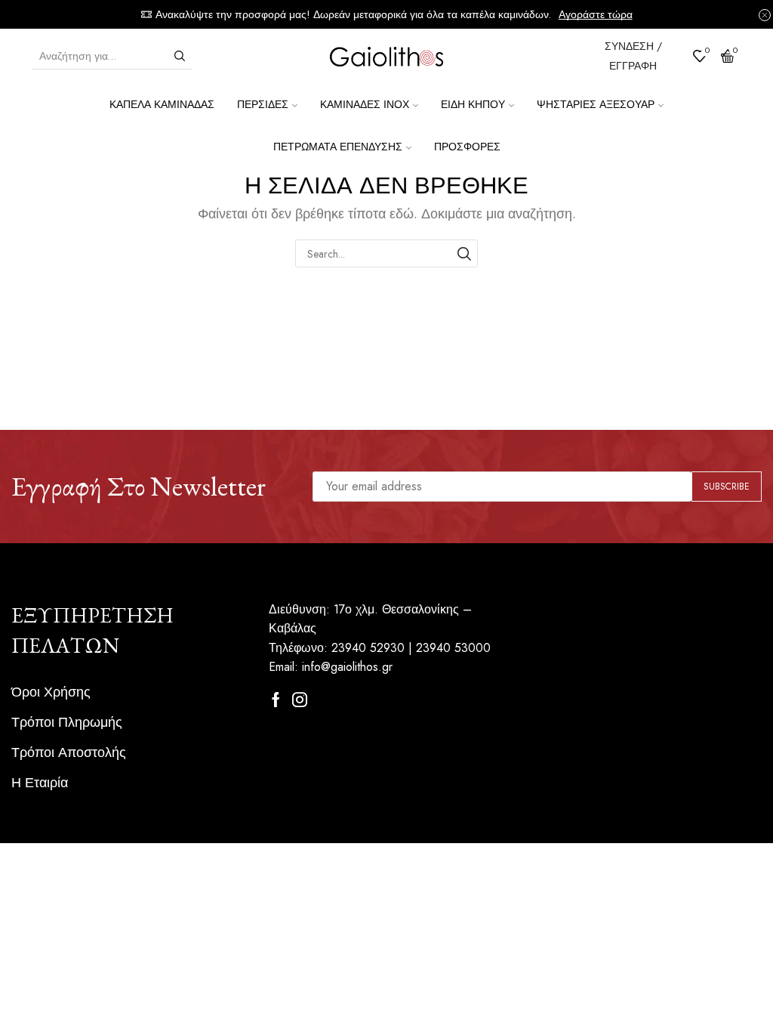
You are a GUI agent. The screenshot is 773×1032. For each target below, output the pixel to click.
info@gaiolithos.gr (347, 666)
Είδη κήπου (473, 104)
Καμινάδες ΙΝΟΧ (364, 104)
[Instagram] (299, 699)
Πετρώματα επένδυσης (337, 146)
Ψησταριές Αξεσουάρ (595, 104)
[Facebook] (276, 699)
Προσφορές (467, 146)
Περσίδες (262, 104)
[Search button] (179, 56)
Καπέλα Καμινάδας (161, 104)
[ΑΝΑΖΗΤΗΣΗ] (464, 253)
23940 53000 (453, 648)
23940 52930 (368, 648)
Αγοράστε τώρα (596, 14)
